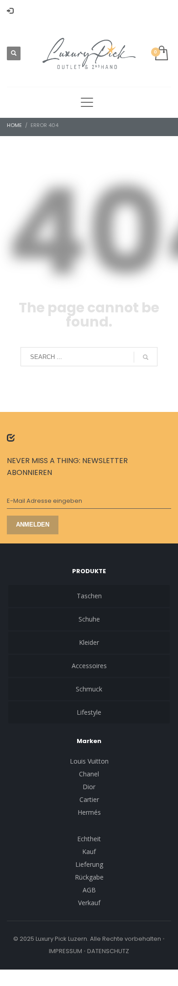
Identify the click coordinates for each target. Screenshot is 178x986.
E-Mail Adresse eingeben (44, 500)
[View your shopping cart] (161, 54)
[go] (145, 357)
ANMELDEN (32, 524)
